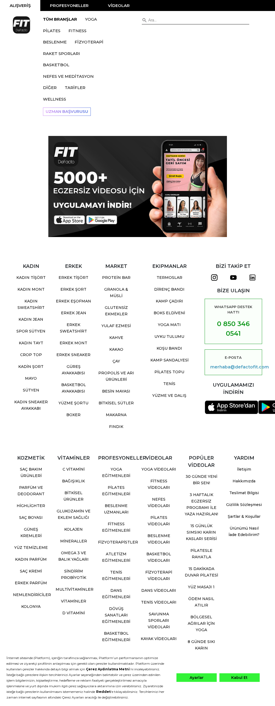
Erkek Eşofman (73, 301)
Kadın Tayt (31, 343)
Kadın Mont (31, 289)
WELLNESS (54, 99)
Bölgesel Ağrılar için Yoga (201, 623)
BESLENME (55, 42)
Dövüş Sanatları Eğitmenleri (116, 615)
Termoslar (169, 277)
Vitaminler (73, 601)
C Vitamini (74, 469)
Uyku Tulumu (169, 336)
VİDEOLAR (119, 5)
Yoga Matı (169, 324)
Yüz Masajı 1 (201, 587)
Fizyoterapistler (118, 542)
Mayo (31, 378)
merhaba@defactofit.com (233, 367)
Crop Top (31, 354)
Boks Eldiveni (169, 313)
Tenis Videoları (158, 602)
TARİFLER (75, 87)
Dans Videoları (158, 590)
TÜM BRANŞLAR (60, 19)
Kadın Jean (31, 319)
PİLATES (51, 30)
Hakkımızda (244, 481)
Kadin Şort (31, 366)
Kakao (116, 349)
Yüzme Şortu (73, 403)
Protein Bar (116, 277)
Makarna (116, 414)
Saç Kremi (31, 571)
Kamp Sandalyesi (169, 360)
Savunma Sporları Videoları (159, 620)
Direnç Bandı (169, 289)
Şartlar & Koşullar (244, 516)
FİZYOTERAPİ (89, 42)
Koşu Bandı (169, 348)
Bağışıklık (73, 481)
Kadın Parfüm (31, 559)
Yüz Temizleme (31, 547)
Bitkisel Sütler (116, 403)
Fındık (116, 426)
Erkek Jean (73, 313)
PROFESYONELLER (69, 5)
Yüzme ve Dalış (169, 395)
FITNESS (77, 30)
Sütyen (31, 390)
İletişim (244, 469)
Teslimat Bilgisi (244, 492)
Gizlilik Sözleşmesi (244, 504)
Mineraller (73, 541)
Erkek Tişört (73, 277)
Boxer (73, 414)
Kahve (116, 337)
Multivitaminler (74, 589)
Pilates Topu (169, 371)
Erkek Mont (73, 343)
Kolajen (73, 529)
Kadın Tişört (31, 277)
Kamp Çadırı (169, 301)
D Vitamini (73, 613)
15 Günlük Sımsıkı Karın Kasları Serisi (201, 532)
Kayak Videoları (159, 638)
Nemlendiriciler (32, 594)
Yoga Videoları (159, 469)
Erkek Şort (73, 289)
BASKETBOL (56, 64)
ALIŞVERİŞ (20, 5)
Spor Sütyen (30, 331)
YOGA (91, 19)
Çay (116, 361)
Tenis (169, 383)
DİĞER (50, 87)
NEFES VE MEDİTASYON (68, 76)
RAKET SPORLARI (61, 53)
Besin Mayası (116, 391)
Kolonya (31, 606)
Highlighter (31, 505)
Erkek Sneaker (73, 354)
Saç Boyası (31, 517)
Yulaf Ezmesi (116, 325)
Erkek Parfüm (31, 583)
